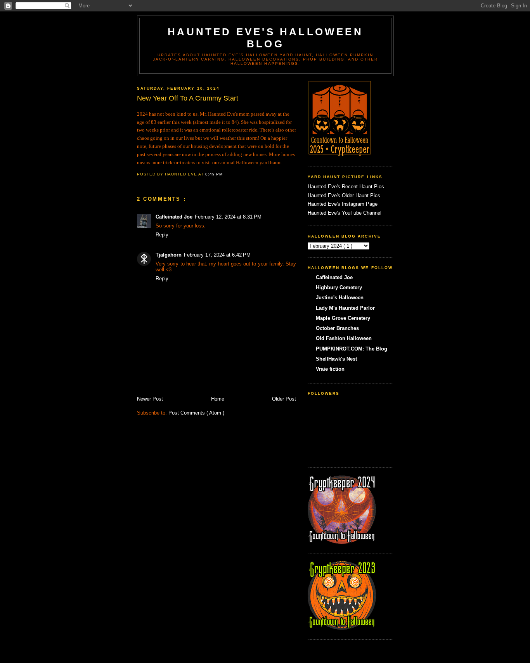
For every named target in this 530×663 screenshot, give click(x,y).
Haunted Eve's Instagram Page (343, 204)
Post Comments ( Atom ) (196, 413)
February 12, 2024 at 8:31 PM (228, 217)
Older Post (284, 399)
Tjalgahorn (169, 255)
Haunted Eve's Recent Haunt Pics (346, 186)
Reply (162, 235)
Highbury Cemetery (339, 287)
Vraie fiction (330, 369)
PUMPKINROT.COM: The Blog (351, 349)
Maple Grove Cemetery (343, 318)
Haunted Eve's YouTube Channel (344, 213)
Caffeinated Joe (174, 217)
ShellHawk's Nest (336, 359)
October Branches (337, 328)
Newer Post (150, 399)
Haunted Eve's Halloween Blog (265, 38)
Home (217, 399)
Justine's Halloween (340, 297)
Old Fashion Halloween (344, 338)
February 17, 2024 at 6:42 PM (217, 255)
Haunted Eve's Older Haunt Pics (344, 195)
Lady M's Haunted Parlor (345, 308)
